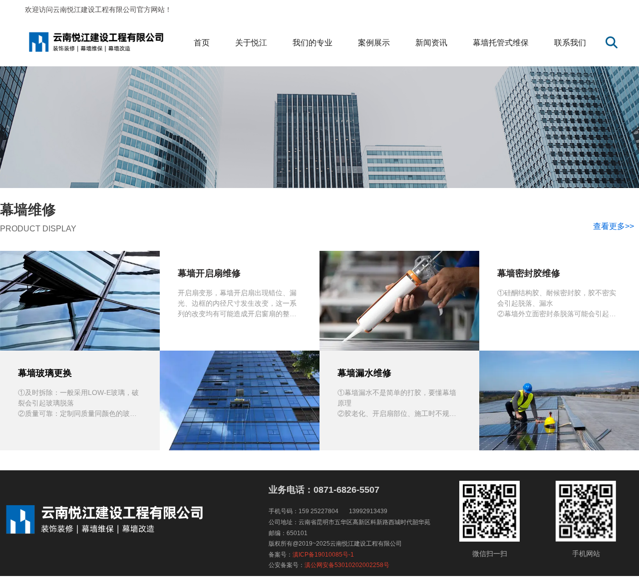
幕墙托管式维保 (501, 42)
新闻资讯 (431, 42)
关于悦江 (251, 42)
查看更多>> (613, 226)
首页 (202, 42)
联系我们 (570, 42)
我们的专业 (312, 42)
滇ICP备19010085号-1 (323, 554)
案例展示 (374, 42)
